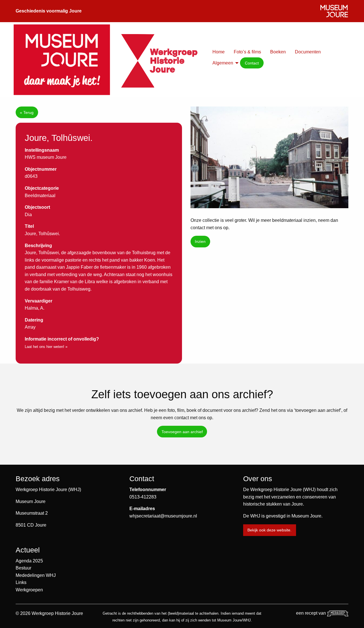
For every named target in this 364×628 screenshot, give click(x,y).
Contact (252, 63)
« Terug (27, 112)
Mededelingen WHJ (36, 575)
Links (21, 582)
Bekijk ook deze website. (269, 530)
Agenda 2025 (29, 560)
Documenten (308, 51)
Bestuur (23, 568)
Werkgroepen (29, 589)
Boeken (278, 51)
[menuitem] (218, 52)
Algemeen (222, 62)
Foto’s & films (247, 51)
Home (218, 51)
